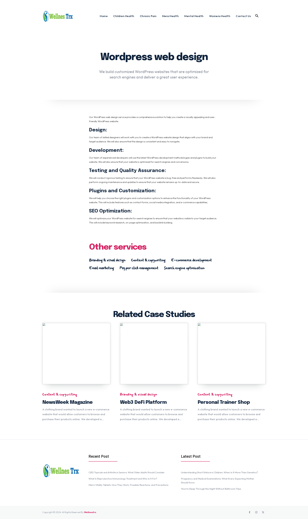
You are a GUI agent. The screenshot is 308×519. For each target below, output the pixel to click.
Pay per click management (139, 268)
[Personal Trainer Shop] (232, 353)
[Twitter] (263, 512)
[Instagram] (256, 512)
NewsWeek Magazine (67, 402)
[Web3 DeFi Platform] (154, 353)
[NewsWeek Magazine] (76, 353)
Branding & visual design (107, 260)
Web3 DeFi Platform (143, 402)
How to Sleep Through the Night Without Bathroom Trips (211, 488)
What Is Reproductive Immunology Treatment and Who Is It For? (123, 478)
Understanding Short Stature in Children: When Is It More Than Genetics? (219, 472)
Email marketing (101, 268)
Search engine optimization (184, 268)
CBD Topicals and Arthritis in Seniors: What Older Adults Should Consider (127, 472)
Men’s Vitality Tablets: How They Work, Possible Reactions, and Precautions (128, 484)
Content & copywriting (148, 260)
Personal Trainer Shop (224, 402)
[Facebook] (249, 512)
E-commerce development (191, 260)
